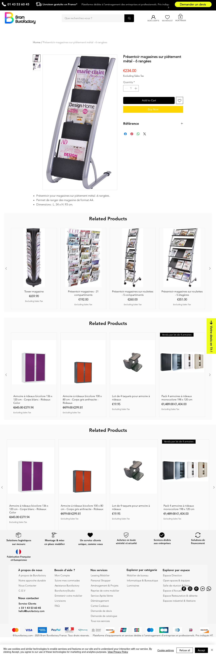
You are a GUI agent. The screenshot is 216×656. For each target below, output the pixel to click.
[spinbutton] (131, 88)
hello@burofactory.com (32, 611)
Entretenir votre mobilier (68, 595)
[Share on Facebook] (125, 134)
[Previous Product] (6, 268)
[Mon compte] (153, 17)
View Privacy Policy (118, 651)
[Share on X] (145, 134)
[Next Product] (210, 268)
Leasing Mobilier (100, 575)
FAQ (57, 605)
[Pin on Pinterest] (132, 134)
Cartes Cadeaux (100, 605)
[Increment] (136, 88)
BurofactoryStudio (65, 590)
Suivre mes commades (67, 580)
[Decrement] (126, 88)
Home (36, 42)
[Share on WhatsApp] (138, 134)
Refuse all (184, 650)
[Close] (212, 650)
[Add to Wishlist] (179, 100)
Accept (201, 650)
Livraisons (60, 600)
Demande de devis (101, 610)
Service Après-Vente (102, 595)
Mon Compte (62, 575)
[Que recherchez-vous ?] (129, 18)
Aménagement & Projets (105, 585)
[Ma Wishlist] (167, 17)
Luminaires (133, 585)
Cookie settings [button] (165, 650)
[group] (108, 268)
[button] (180, 16)
